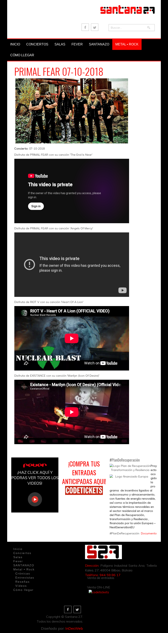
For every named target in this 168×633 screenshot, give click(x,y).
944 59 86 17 (110, 575)
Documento (149, 533)
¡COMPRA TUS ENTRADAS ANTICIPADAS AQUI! (84, 472)
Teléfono (91, 575)
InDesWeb (74, 628)
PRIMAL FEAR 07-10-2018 (58, 71)
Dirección (92, 565)
